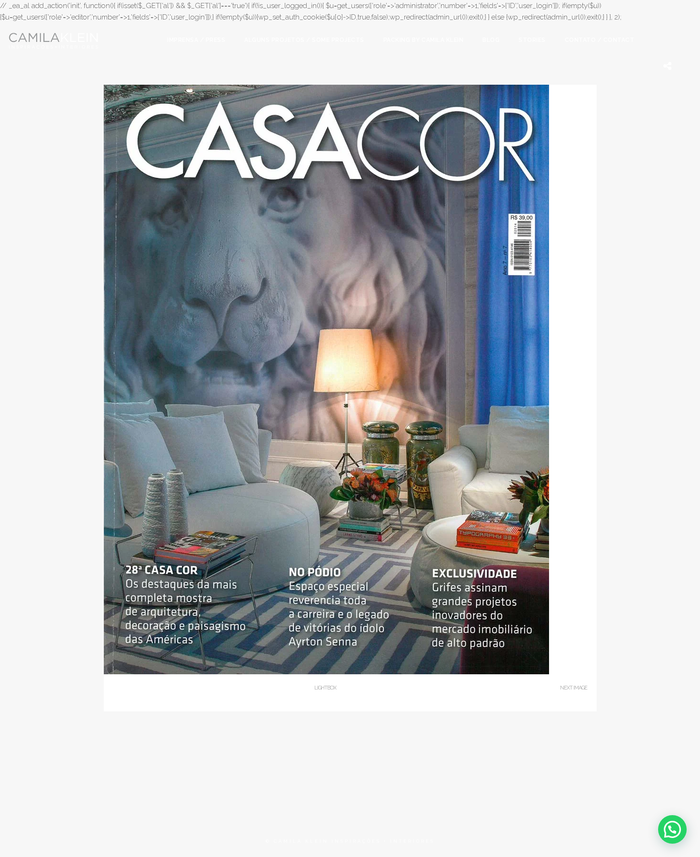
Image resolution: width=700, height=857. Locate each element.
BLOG (491, 40)
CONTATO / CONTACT (600, 40)
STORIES (532, 40)
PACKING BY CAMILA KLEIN (423, 40)
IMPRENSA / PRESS (196, 40)
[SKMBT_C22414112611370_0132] (326, 672)
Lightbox (325, 688)
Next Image (573, 688)
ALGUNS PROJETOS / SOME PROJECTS (304, 40)
